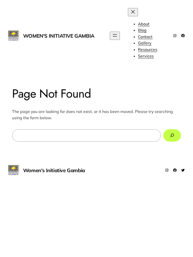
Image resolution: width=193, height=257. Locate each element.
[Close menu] (133, 12)
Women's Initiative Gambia (58, 36)
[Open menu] (115, 36)
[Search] (172, 135)
